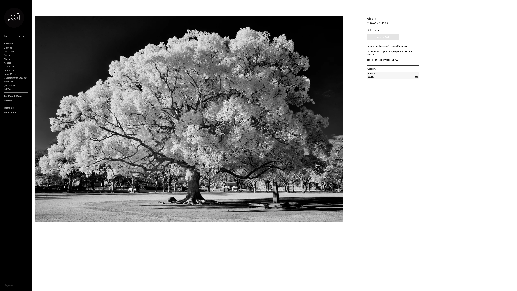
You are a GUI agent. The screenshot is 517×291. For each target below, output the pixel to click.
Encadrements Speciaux (15, 77)
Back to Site (10, 112)
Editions (8, 47)
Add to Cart (383, 37)
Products (8, 43)
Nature (7, 58)
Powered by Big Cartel (9, 285)
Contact (8, 100)
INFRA (7, 89)
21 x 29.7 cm (10, 66)
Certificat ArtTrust (13, 96)
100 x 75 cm (10, 74)
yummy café (9, 85)
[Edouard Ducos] (14, 18)
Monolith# (8, 81)
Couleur (8, 55)
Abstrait (7, 62)
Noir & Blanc (10, 51)
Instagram (9, 107)
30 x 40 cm (9, 70)
